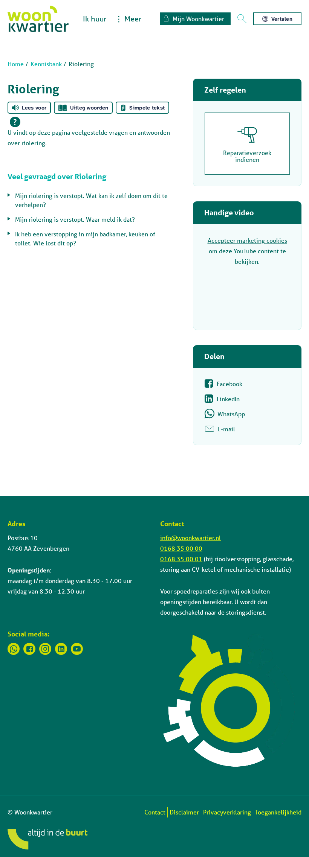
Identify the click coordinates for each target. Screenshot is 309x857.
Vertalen (281, 18)
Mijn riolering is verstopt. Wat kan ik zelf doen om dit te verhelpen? (91, 200)
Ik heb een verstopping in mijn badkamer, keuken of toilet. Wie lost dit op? (85, 238)
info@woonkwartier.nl (190, 538)
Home (16, 64)
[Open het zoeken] (241, 18)
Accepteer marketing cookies (247, 240)
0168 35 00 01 (181, 559)
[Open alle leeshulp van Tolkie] (15, 122)
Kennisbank (46, 64)
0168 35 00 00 (181, 548)
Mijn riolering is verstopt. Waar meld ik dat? (75, 219)
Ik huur (94, 18)
